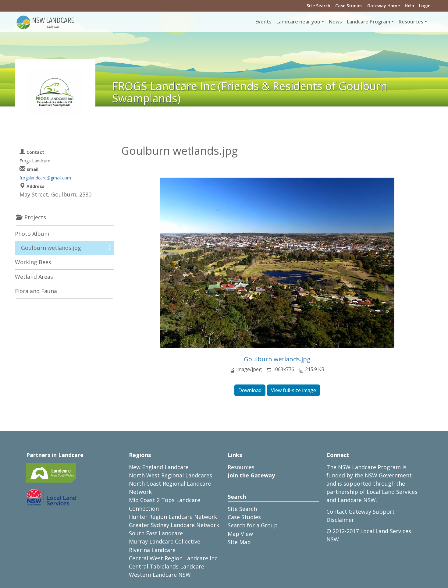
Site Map (239, 542)
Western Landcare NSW (160, 574)
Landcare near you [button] (298, 21)
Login (425, 6)
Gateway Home (383, 6)
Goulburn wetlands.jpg (277, 359)
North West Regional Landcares (170, 475)
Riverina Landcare (152, 550)
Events (263, 21)
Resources (241, 467)
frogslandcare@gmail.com (45, 178)
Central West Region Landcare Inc (173, 558)
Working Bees (33, 262)
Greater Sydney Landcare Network (174, 525)
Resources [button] (411, 21)
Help (409, 6)
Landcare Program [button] (368, 21)
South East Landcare (156, 533)
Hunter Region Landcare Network (173, 516)
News (335, 21)
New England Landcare (159, 467)
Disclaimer (340, 519)
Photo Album (32, 233)
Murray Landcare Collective (164, 541)
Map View (240, 533)
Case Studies (348, 6)
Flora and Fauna (36, 291)
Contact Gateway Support (360, 511)
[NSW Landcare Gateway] (45, 22)
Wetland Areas (34, 276)
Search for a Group (253, 525)
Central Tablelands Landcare (166, 566)
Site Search (318, 6)
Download (249, 390)
